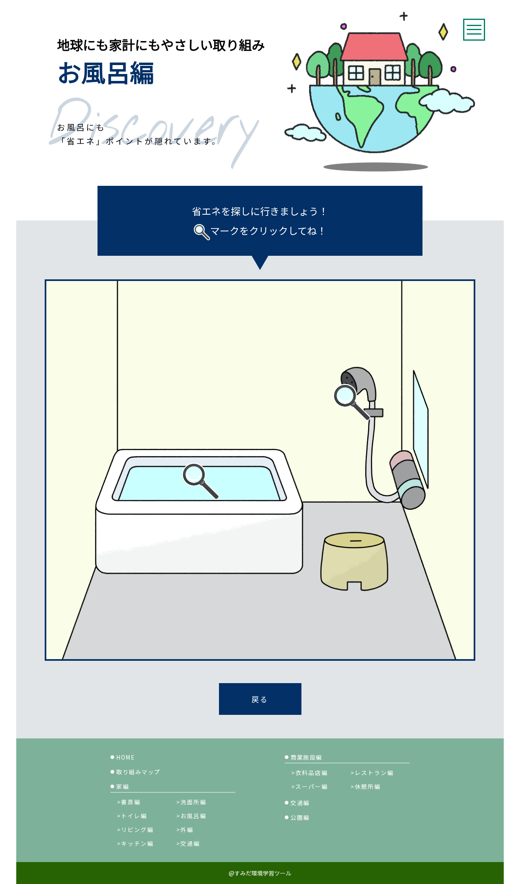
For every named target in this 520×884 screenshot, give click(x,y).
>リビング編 (135, 829)
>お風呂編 (191, 816)
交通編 (300, 803)
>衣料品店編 (309, 773)
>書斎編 (129, 802)
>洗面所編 (191, 802)
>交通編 (188, 843)
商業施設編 (306, 757)
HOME (125, 757)
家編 (122, 786)
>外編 (184, 829)
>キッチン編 (135, 843)
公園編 (300, 817)
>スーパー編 (309, 786)
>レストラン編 (372, 773)
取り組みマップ (138, 772)
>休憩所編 (366, 786)
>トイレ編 (132, 816)
